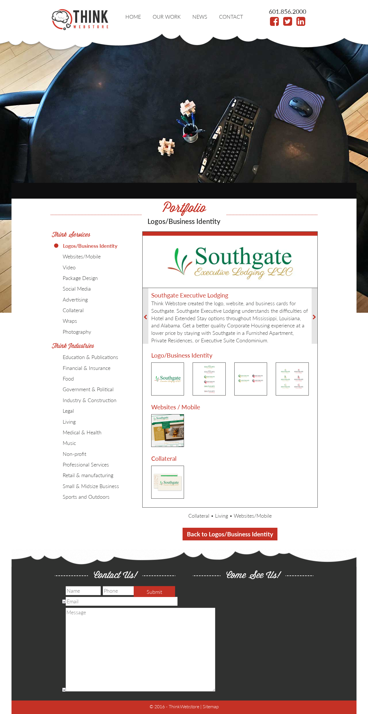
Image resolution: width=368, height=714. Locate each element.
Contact (231, 16)
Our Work (167, 16)
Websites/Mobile (253, 515)
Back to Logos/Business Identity (230, 534)
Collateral (198, 515)
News (199, 16)
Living (221, 515)
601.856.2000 (287, 11)
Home (133, 16)
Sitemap (211, 706)
